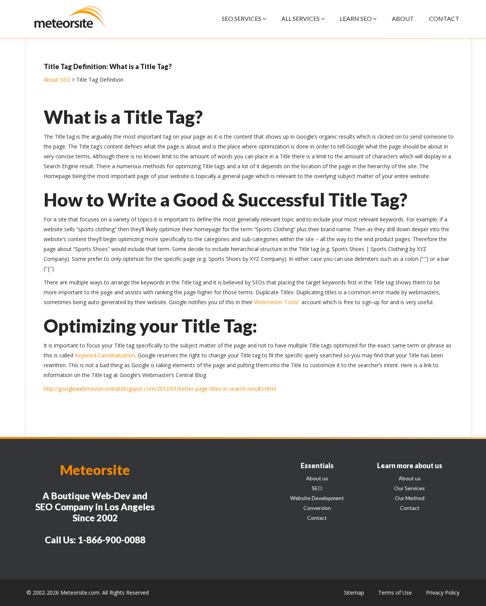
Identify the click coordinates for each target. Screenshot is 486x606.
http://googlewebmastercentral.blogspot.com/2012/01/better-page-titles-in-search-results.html (160, 388)
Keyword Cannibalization (105, 355)
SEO (317, 488)
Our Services (409, 488)
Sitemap (354, 592)
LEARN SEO (356, 18)
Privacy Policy (442, 592)
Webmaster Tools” (277, 302)
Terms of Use (395, 592)
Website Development (317, 498)
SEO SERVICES (242, 18)
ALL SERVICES (301, 18)
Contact (317, 517)
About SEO (57, 79)
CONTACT (444, 18)
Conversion (317, 508)
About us (317, 478)
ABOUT (403, 18)
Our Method (409, 498)
